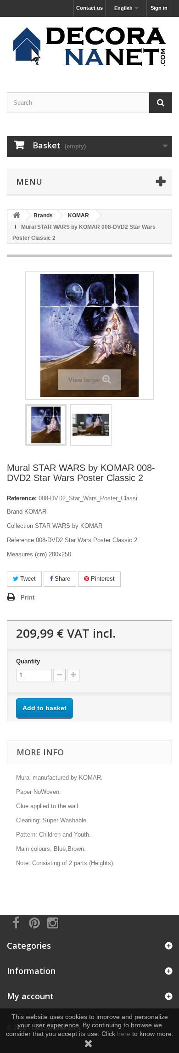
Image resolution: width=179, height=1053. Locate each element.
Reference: (22, 498)
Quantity (28, 661)
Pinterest (102, 578)
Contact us (89, 8)
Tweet (27, 578)
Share (61, 578)
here (123, 1033)
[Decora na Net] (89, 46)
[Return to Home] (16, 215)
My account (30, 996)
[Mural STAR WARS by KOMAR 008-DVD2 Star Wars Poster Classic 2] (46, 425)
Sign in (159, 8)
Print (27, 597)
